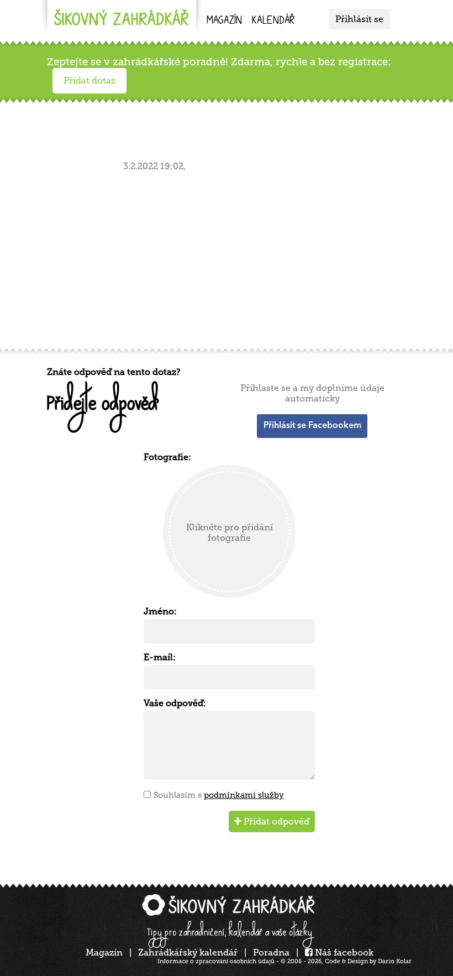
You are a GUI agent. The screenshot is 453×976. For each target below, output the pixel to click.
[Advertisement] (229, 257)
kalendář (273, 21)
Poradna (271, 952)
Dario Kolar (395, 961)
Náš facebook (343, 952)
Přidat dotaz (89, 80)
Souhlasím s (219, 795)
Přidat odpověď (275, 821)
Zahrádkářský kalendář (188, 952)
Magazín (224, 21)
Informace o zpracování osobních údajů (216, 961)
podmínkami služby (244, 795)
